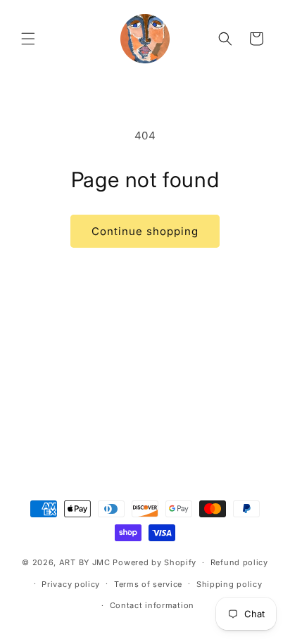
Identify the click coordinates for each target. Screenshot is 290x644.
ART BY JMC (85, 562)
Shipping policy (229, 584)
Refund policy (239, 562)
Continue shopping (145, 231)
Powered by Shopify (154, 562)
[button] (28, 38)
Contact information (152, 605)
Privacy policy (71, 584)
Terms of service (148, 584)
